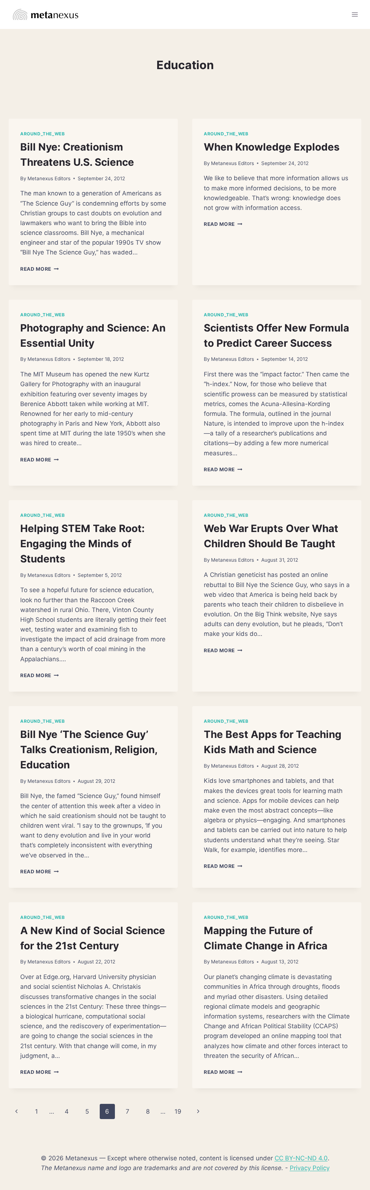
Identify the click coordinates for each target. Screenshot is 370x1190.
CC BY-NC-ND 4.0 (301, 1158)
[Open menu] (354, 14)
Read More (39, 269)
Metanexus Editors (48, 178)
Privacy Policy (310, 1168)
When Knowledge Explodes (272, 147)
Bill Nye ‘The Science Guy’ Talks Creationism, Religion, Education (88, 749)
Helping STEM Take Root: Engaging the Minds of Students (82, 543)
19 (178, 1111)
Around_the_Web (42, 133)
